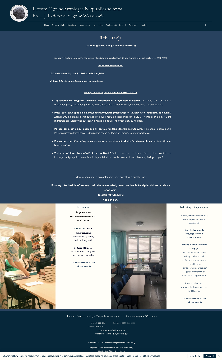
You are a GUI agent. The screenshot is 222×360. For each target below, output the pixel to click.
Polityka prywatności (151, 355)
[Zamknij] (218, 356)
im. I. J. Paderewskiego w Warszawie (68, 16)
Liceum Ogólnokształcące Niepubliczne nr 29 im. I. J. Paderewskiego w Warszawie (112, 316)
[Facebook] (205, 25)
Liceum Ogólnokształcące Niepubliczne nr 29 (78, 9)
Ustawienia (194, 355)
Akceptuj (210, 355)
